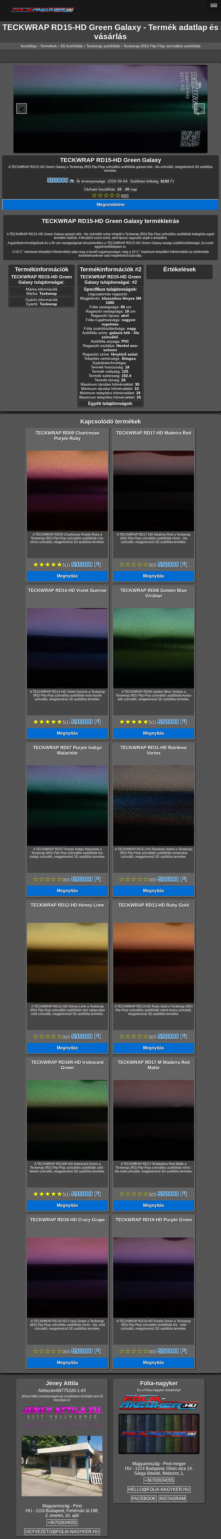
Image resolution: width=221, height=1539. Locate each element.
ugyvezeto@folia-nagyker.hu (62, 1531)
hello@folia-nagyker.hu (159, 1489)
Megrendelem (111, 204)
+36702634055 (62, 1522)
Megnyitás (67, 576)
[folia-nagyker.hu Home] (110, 10)
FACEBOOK (144, 1498)
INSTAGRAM (172, 1498)
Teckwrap (48, 293)
